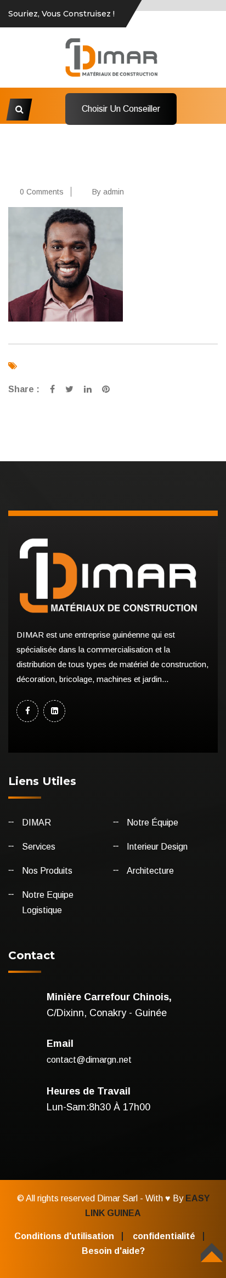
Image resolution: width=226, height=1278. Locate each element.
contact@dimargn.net (89, 1059)
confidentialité (164, 1236)
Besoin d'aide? (113, 1251)
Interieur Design (157, 846)
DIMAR (36, 822)
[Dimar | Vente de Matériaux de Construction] (113, 56)
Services (38, 846)
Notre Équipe (152, 822)
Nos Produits (47, 870)
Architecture (150, 870)
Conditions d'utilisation (64, 1236)
